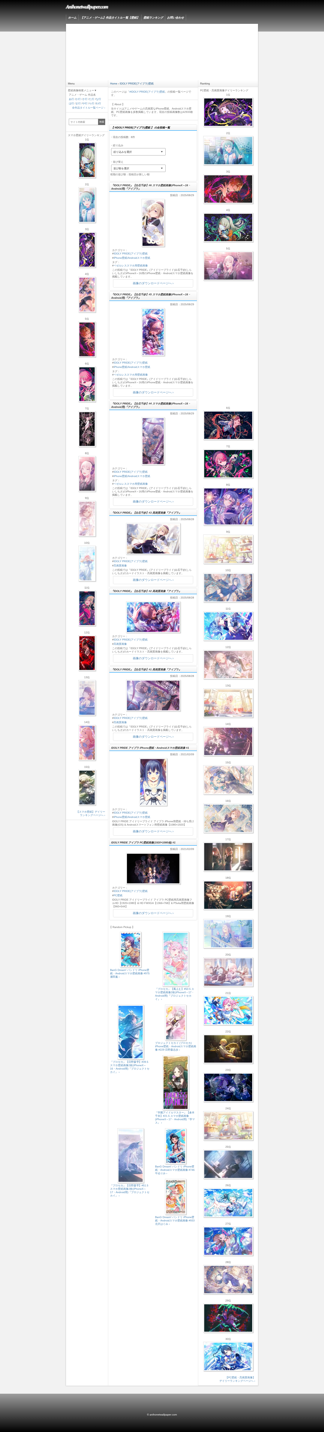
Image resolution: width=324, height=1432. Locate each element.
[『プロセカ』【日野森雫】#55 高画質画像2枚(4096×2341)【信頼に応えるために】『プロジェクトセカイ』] (228, 587)
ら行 (91, 103)
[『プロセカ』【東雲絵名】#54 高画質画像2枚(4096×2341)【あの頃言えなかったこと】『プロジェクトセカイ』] (228, 112)
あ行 (71, 99)
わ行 (98, 103)
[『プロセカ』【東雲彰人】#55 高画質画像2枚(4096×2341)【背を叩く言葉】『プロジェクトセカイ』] (228, 189)
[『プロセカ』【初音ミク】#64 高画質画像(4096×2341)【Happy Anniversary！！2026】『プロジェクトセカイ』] (228, 150)
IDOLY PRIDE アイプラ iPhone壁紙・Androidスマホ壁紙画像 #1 (150, 747)
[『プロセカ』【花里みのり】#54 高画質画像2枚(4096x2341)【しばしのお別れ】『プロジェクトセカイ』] (228, 818)
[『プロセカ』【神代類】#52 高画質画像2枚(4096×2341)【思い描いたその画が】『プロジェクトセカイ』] (228, 1318)
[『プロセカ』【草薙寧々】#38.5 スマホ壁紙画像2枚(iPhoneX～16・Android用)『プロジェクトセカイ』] (87, 787)
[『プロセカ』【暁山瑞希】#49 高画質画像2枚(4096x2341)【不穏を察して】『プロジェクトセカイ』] (228, 741)
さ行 (85, 99)
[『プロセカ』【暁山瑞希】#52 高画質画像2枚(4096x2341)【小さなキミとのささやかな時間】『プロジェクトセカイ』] (228, 664)
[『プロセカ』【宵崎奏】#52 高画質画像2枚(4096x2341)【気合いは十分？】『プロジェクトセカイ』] (228, 626)
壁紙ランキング (153, 18)
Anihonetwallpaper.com (87, 6)
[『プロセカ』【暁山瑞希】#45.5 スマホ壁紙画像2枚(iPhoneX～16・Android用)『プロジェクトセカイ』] (87, 563)
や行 (85, 103)
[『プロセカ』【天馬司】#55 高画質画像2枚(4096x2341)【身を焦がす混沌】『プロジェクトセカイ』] (228, 895)
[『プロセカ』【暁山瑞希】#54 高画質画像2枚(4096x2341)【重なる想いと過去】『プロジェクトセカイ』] (228, 703)
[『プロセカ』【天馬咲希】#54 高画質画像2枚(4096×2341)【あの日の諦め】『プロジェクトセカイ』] (228, 549)
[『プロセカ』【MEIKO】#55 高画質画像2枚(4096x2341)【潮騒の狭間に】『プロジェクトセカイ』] (228, 425)
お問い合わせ (175, 18)
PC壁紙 (118, 895)
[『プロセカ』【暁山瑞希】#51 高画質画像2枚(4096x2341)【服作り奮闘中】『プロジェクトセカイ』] (228, 856)
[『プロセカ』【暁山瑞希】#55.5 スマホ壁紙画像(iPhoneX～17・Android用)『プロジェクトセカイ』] (87, 474)
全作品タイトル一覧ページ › (88, 107)
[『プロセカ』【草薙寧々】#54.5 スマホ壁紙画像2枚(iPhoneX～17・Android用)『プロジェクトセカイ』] (87, 160)
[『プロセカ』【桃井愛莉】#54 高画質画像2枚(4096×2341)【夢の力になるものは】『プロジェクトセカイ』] (228, 463)
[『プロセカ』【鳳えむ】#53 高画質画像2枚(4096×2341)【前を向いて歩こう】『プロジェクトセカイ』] (228, 1010)
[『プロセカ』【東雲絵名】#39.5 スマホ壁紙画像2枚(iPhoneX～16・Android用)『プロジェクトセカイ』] (87, 518)
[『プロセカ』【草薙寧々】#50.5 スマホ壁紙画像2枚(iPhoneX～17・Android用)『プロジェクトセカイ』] (87, 608)
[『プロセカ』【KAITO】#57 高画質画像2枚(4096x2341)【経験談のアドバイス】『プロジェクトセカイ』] (228, 779)
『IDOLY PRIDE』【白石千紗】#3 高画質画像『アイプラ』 (146, 512)
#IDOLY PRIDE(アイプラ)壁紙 (147, 91)
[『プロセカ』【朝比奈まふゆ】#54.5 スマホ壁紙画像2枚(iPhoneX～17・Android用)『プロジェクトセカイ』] (87, 698)
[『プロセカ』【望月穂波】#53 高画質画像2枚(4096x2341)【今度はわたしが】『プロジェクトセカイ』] (228, 1241)
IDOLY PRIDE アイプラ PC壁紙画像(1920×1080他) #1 (143, 842)
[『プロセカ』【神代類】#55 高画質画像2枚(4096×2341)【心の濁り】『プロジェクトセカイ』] (228, 1125)
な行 (98, 99)
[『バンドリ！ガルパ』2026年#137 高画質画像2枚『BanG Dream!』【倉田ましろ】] (228, 506)
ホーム (72, 18)
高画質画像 (120, 565)
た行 (91, 99)
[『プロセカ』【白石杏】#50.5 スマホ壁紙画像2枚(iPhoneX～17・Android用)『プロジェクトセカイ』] (87, 653)
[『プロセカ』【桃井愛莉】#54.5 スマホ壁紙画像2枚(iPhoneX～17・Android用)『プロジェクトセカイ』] (87, 384)
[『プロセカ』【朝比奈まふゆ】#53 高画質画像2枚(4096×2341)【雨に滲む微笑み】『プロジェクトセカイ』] (228, 1087)
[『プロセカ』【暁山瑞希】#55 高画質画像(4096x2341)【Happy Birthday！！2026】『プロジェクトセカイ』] (228, 266)
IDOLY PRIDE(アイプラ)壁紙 (131, 253)
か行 (78, 99)
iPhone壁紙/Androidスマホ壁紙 (132, 257)
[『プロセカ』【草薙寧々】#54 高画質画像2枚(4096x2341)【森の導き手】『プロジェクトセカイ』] (228, 227)
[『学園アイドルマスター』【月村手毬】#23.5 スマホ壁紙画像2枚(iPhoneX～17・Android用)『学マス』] (87, 294)
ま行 (78, 103)
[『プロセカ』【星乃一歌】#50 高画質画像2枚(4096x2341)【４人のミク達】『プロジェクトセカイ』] (228, 1356)
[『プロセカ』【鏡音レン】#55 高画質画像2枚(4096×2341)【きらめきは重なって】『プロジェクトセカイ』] (228, 1049)
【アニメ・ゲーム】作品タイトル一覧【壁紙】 (110, 18)
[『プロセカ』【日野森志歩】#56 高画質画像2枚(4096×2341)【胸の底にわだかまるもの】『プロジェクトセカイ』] (228, 1164)
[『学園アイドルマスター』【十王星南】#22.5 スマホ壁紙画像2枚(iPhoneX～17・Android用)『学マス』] (87, 743)
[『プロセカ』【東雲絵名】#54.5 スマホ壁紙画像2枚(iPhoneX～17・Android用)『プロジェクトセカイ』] (87, 250)
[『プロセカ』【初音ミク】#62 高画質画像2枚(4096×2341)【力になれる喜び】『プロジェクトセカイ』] (228, 1202)
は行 (71, 103)
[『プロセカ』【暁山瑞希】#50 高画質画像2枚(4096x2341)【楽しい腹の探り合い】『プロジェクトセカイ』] (228, 972)
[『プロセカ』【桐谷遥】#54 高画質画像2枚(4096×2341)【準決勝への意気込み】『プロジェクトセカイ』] (228, 1279)
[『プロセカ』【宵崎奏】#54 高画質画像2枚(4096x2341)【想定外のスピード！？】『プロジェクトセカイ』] (228, 933)
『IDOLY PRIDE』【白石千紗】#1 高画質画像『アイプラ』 (146, 669)
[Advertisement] (162, 52)
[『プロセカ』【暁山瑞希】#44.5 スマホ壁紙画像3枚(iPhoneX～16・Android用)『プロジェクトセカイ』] (87, 429)
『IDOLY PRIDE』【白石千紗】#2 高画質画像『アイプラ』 (146, 591)
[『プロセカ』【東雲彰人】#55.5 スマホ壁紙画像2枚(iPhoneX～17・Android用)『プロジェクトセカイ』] (87, 339)
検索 (101, 121)
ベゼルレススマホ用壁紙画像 (131, 265)
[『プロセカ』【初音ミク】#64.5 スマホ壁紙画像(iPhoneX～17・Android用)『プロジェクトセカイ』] (87, 205)
